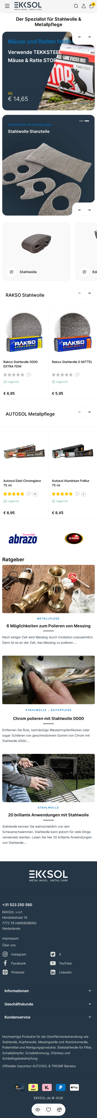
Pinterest (17, 972)
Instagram (18, 954)
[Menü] (7, 6)
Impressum (10, 938)
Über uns (9, 945)
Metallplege (48, 618)
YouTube (65, 963)
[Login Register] (83, 6)
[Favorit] (48, 1109)
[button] (79, 37)
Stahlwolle (28, 272)
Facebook (18, 963)
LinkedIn (65, 972)
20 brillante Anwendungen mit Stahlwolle (48, 815)
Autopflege (61, 710)
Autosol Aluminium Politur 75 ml (70, 483)
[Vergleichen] (59, 1109)
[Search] (76, 6)
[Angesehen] (37, 1109)
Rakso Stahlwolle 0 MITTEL (72, 362)
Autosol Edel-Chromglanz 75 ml (22, 483)
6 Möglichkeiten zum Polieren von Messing (48, 626)
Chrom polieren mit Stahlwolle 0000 (48, 718)
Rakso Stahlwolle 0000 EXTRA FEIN (20, 364)
